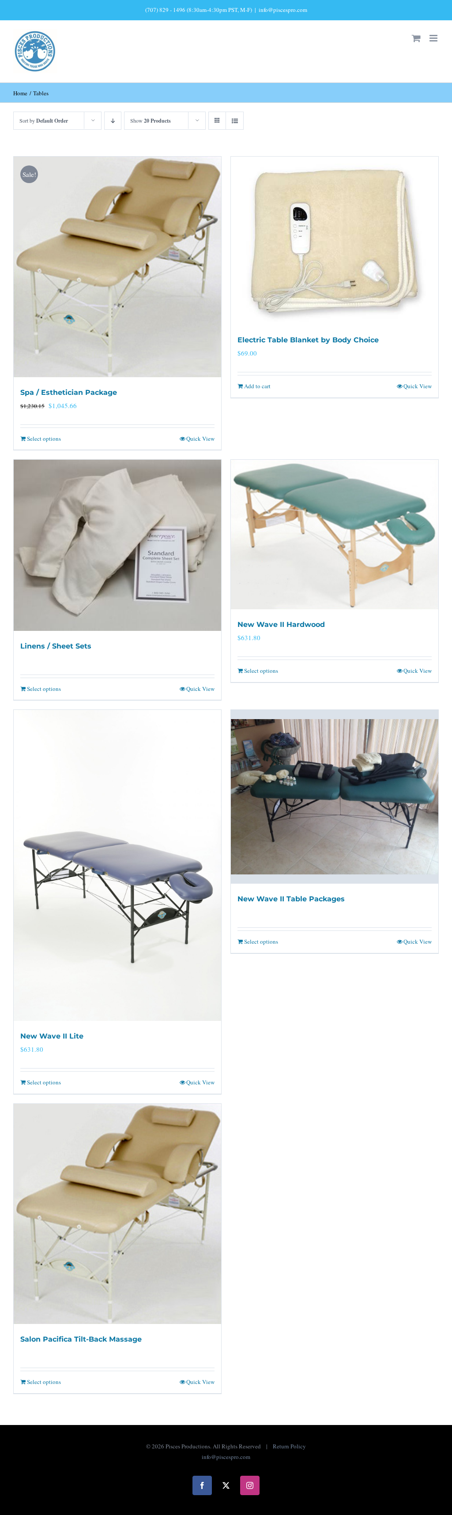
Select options (44, 438)
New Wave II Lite (51, 1036)
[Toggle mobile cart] (416, 38)
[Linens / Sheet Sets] (117, 545)
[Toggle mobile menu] (434, 38)
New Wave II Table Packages (291, 899)
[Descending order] (112, 121)
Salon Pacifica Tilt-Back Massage (81, 1339)
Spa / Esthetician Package (68, 392)
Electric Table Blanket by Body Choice (308, 340)
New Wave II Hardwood (281, 624)
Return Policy (289, 1446)
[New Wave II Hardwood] (334, 534)
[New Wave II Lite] (117, 865)
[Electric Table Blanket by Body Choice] (334, 241)
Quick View (200, 438)
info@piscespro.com (283, 10)
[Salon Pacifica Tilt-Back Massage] (117, 1214)
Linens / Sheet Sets (55, 646)
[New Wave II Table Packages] (334, 797)
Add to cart (257, 386)
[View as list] (234, 120)
